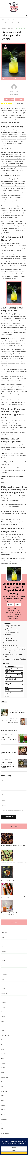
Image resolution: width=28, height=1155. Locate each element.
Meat (2, 1058)
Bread (2, 946)
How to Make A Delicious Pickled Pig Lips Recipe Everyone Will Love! (13, 896)
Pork (2, 1086)
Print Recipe (20, 99)
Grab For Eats (14, 91)
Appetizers (9, 762)
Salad (2, 1095)
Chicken (3, 979)
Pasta (2, 1072)
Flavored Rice (4, 1039)
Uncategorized (4, 1137)
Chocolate (3, 984)
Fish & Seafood (5, 1035)
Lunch (2, 1049)
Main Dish (3, 1054)
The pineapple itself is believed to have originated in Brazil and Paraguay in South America (13, 139)
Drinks (18, 28)
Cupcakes (3, 1002)
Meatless (3, 1063)
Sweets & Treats (5, 1133)
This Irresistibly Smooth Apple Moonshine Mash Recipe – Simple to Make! (13, 913)
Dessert (3, 1007)
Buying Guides (4, 960)
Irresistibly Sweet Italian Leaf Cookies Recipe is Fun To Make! (14, 863)
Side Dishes (9, 750)
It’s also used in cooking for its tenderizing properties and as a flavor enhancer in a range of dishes (13, 215)
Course (23, 28)
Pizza (2, 1081)
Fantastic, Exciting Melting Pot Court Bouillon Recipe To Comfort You (8, 766)
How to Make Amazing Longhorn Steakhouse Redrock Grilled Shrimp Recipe (12, 879)
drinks (4, 701)
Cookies (3, 988)
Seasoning (3, 1105)
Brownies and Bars (5, 956)
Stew (2, 1128)
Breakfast (3, 951)
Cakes (2, 965)
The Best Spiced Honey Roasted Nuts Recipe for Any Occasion (13, 846)
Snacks (3, 1114)
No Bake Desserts (5, 1067)
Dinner (3, 1016)
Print (11, 604)
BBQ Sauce (4, 932)
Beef (2, 942)
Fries (2, 1044)
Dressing (3, 1026)
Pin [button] (19, 604)
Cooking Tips (4, 993)
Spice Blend (4, 1119)
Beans (2, 937)
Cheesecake (4, 974)
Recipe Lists (4, 1091)
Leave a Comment (14, 94)
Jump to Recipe (10, 99)
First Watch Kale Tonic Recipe (9, 739)
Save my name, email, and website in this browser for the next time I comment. (13, 811)
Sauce (2, 1100)
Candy (2, 970)
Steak (2, 1123)
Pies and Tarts (4, 1077)
